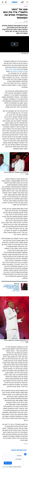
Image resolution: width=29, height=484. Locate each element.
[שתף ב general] (3, 2)
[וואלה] (14, 2)
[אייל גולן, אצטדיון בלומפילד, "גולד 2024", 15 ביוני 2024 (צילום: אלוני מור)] (14, 164)
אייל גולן (26, 443)
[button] (22, 2)
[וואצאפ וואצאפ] (6, 2)
